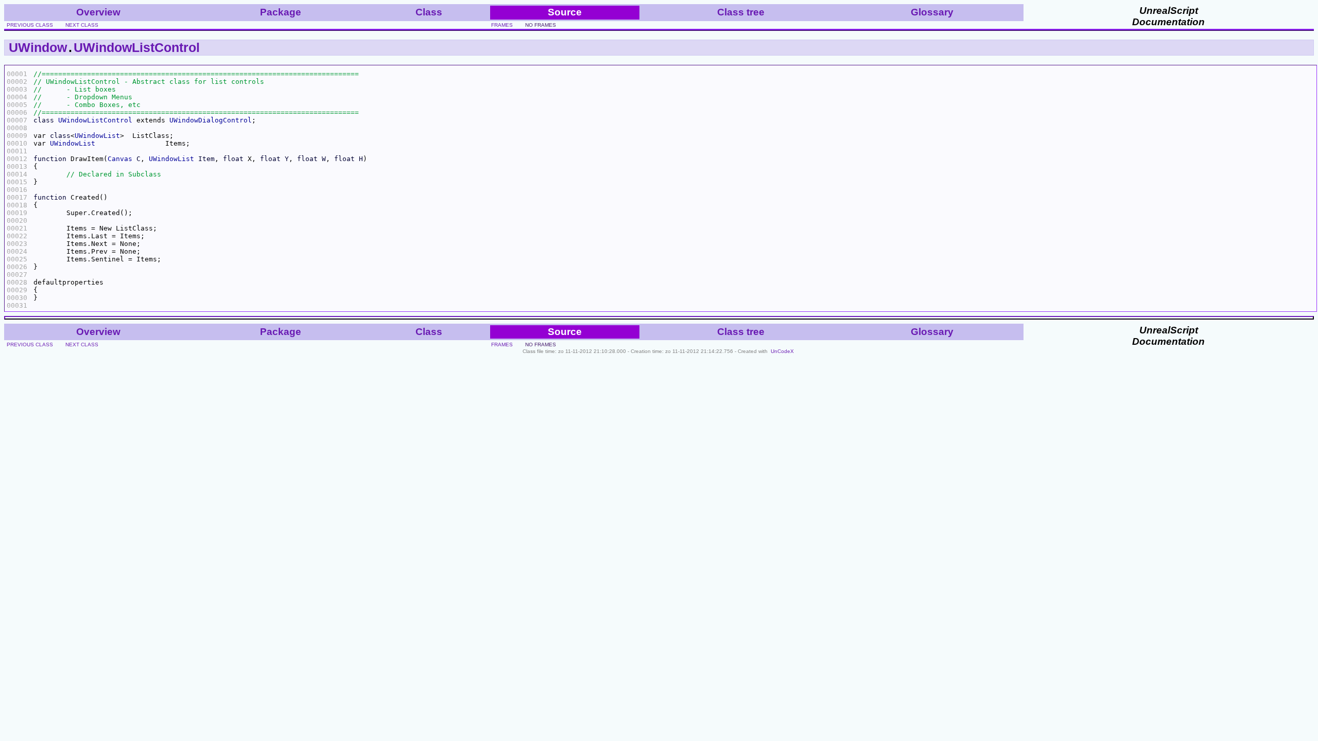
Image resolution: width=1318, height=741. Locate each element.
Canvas (120, 159)
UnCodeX (782, 351)
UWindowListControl (137, 47)
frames (502, 25)
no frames (540, 25)
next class (81, 25)
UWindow (38, 47)
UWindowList (97, 135)
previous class (30, 25)
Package (280, 12)
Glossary (932, 12)
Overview (98, 12)
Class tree (741, 12)
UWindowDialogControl (210, 120)
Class (428, 12)
